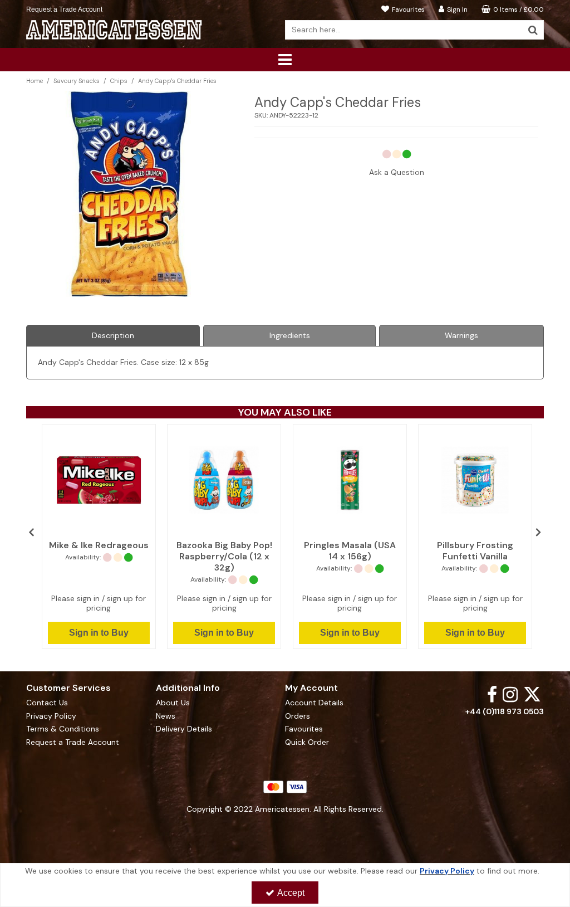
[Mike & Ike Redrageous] (99, 480)
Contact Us (47, 703)
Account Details (314, 703)
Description (113, 335)
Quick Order (307, 742)
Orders (297, 716)
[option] (99, 536)
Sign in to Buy (99, 632)
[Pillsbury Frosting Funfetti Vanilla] (475, 480)
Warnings (461, 335)
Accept (290, 893)
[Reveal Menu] (285, 59)
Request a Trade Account (64, 9)
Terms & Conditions (62, 729)
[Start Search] (533, 30)
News (165, 716)
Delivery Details (184, 729)
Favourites (304, 729)
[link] (492, 693)
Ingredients (289, 335)
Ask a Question (396, 172)
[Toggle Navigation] (285, 59)
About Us (173, 703)
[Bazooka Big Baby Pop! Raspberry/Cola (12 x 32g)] (224, 480)
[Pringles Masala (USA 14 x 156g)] (350, 480)
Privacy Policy (51, 716)
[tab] (113, 336)
